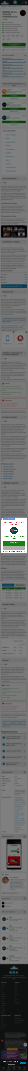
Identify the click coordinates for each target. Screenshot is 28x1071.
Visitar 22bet (14, 543)
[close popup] (25, 519)
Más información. (11, 1064)
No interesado (14, 548)
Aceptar (23, 1062)
